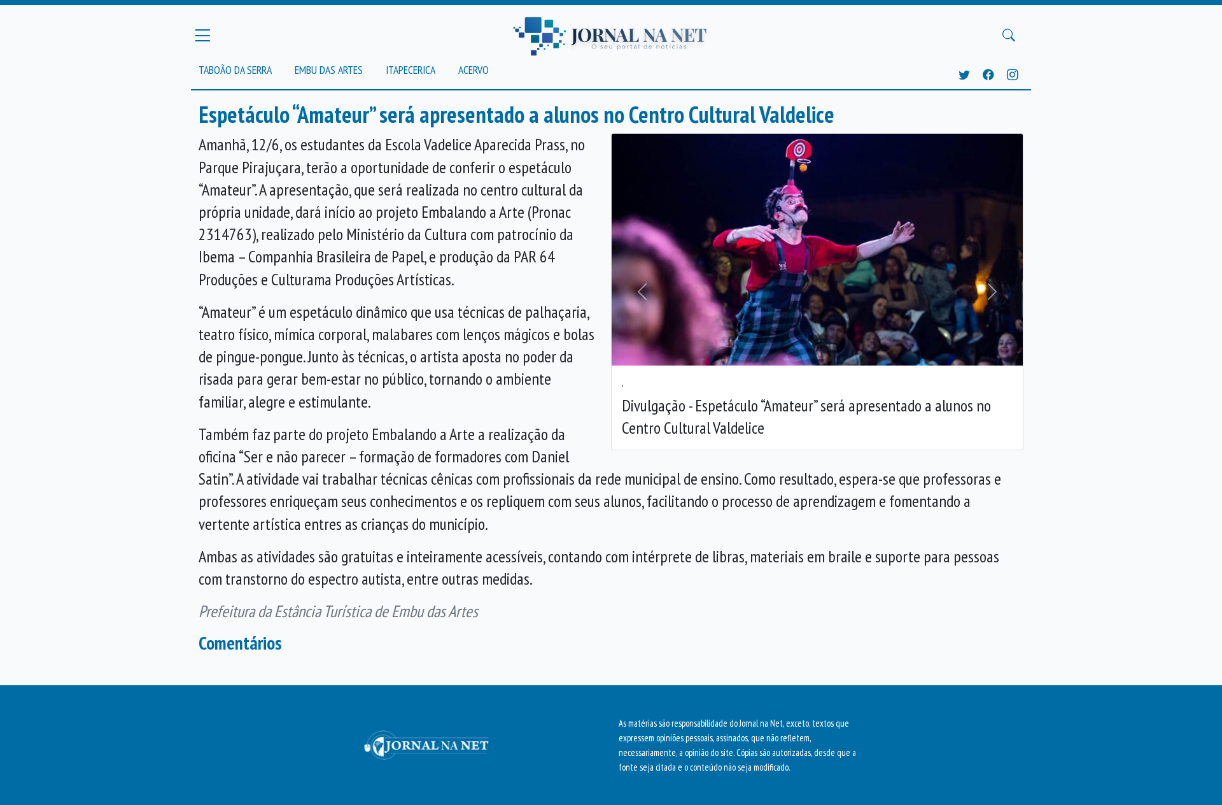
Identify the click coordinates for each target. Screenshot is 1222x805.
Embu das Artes (329, 69)
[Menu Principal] (202, 35)
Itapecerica (410, 69)
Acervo (473, 69)
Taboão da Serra (235, 69)
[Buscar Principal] (1008, 35)
